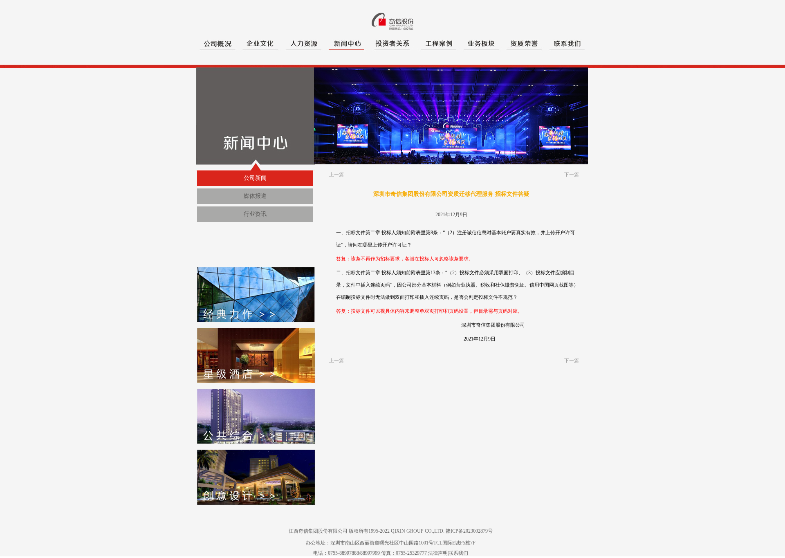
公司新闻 (255, 178)
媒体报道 (255, 196)
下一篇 (571, 174)
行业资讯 (255, 214)
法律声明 (438, 553)
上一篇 (336, 174)
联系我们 (458, 553)
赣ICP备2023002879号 (469, 531)
